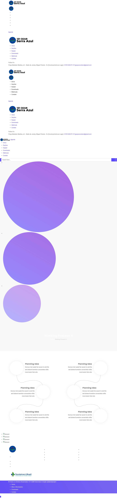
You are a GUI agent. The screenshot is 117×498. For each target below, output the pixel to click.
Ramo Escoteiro (50, 452)
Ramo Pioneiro (50, 457)
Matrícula (14, 23)
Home (13, 484)
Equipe (13, 18)
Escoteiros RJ (84, 457)
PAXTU (82, 449)
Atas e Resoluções (17, 487)
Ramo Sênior (49, 455)
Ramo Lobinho (50, 449)
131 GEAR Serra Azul (35, 482)
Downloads (15, 20)
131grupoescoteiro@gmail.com (82, 65)
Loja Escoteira (84, 452)
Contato (14, 25)
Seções (13, 15)
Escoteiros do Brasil (86, 455)
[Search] (9, 29)
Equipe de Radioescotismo (54, 460)
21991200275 (68, 65)
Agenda (10, 32)
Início (13, 12)
